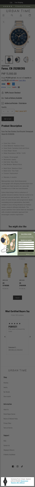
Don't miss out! (26, 250)
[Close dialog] (34, 232)
